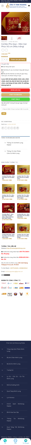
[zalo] (15, 440)
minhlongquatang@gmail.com (14, 271)
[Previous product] (6, 50)
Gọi (5, 443)
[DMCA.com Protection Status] (5, 275)
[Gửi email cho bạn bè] (11, 128)
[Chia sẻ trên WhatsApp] (2, 128)
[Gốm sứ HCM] (15, 288)
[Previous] (3, 23)
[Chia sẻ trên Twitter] (8, 128)
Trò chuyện (26, 443)
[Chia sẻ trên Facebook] (5, 128)
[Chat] (25, 440)
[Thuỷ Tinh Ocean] (10, 287)
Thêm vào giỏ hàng (18, 59)
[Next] (27, 23)
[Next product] (2, 50)
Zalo (15, 443)
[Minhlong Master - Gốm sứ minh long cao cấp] (16, 6)
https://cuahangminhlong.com (15, 248)
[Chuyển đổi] (5, 143)
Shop (15, 437)
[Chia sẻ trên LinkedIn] (17, 128)
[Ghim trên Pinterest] (14, 128)
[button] (2, 6)
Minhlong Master (6, 437)
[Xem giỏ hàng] (29, 6)
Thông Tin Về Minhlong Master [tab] (10, 137)
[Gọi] (5, 440)
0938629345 (23, 268)
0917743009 (14, 268)
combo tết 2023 (13, 41)
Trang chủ (4, 41)
